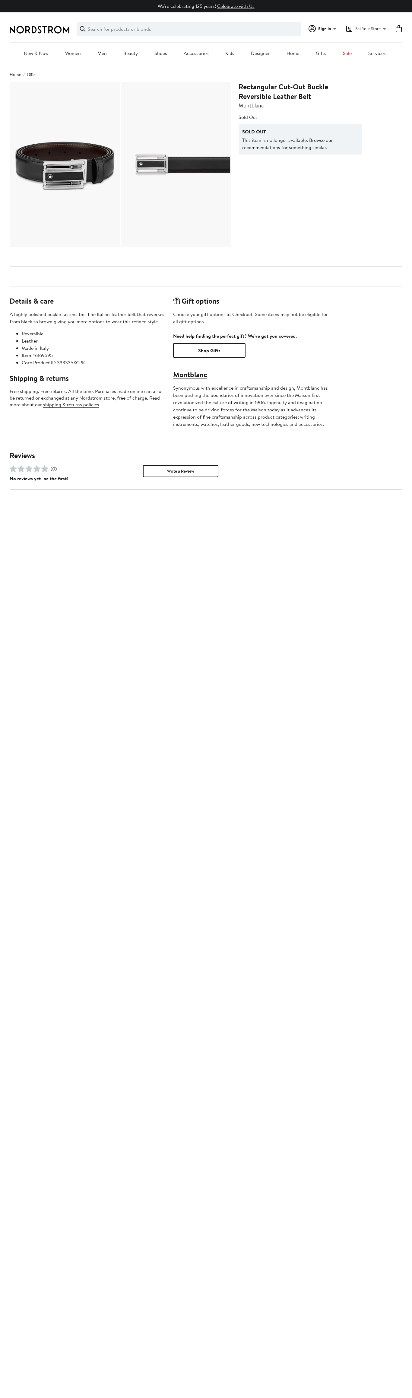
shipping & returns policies (71, 404)
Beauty (130, 53)
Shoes (160, 53)
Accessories (196, 53)
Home (293, 53)
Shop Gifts (209, 350)
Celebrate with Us (236, 6)
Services (377, 53)
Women (73, 53)
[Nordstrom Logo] (39, 30)
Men (102, 53)
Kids (229, 53)
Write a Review (180, 471)
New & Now (36, 53)
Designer (260, 53)
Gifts (321, 53)
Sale (347, 53)
